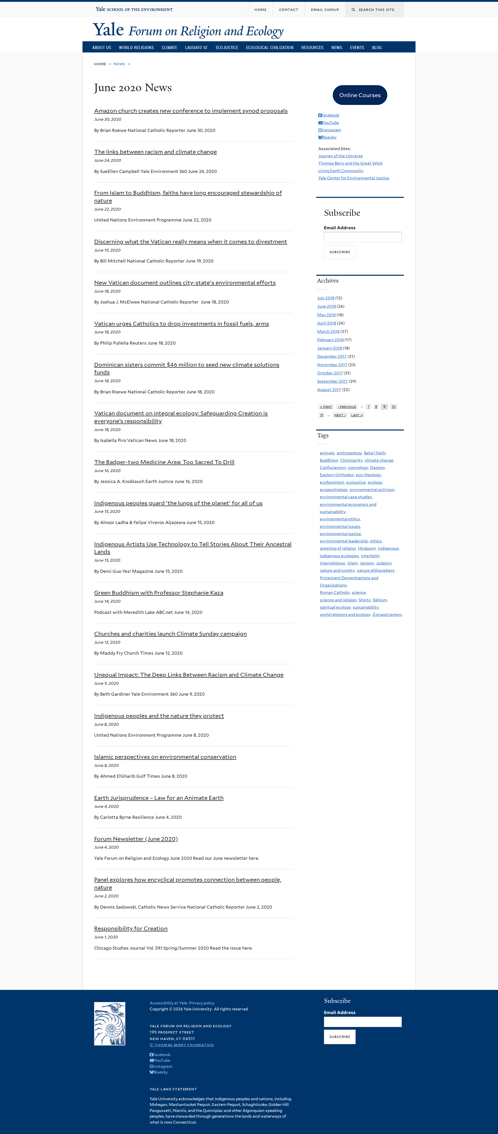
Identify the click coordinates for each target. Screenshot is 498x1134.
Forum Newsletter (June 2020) (136, 838)
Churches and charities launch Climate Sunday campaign (170, 633)
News (336, 47)
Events (357, 47)
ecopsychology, (334, 489)
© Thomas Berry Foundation (182, 1044)
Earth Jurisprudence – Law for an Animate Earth (159, 797)
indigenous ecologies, (340, 555)
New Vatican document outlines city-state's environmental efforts (185, 282)
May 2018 (326, 314)
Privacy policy (202, 1003)
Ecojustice (227, 47)
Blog (377, 47)
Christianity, (351, 460)
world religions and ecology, (345, 614)
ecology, (375, 482)
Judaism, (384, 563)
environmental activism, (372, 489)
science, (359, 592)
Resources (312, 47)
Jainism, (367, 563)
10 (394, 406)
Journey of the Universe (340, 155)
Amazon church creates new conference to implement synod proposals (191, 110)
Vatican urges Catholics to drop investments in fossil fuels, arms (181, 323)
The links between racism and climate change (155, 151)
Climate (169, 47)
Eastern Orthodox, (337, 474)
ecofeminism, (332, 482)
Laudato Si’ (196, 47)
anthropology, (350, 453)
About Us (101, 47)
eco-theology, (369, 474)
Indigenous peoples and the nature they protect (159, 715)
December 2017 (332, 356)
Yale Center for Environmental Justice (353, 178)
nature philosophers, (376, 570)
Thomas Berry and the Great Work (350, 163)
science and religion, (338, 600)
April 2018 (326, 323)
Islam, (352, 563)
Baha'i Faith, (375, 453)
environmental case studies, (346, 496)
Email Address (340, 227)
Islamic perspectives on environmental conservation (165, 756)
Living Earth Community (340, 170)
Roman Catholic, (335, 592)
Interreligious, (333, 563)
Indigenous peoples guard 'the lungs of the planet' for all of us (178, 503)
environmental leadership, (344, 541)
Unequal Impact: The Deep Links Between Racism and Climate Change (188, 674)
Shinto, (365, 600)
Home (100, 63)
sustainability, (366, 607)
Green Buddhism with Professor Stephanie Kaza (158, 592)
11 (321, 415)
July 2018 (325, 298)
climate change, (379, 460)
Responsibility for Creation (131, 928)
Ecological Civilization (270, 47)
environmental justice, (341, 533)
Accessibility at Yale (168, 1003)
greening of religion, (338, 548)
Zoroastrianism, (387, 614)
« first (326, 406)
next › (340, 415)
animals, (327, 453)
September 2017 (332, 381)
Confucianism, (333, 467)
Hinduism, (367, 548)
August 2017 (329, 389)
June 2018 (326, 306)
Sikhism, (380, 600)
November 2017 (332, 364)
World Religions (136, 47)
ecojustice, (356, 482)
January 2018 (329, 348)
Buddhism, (329, 460)
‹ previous (347, 406)
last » (357, 415)
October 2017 (330, 373)
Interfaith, (370, 555)
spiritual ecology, (335, 607)
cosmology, (358, 467)
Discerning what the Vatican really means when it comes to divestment (190, 241)
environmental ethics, (340, 518)
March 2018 (328, 331)
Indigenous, (388, 548)
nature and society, (338, 570)
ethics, (376, 541)
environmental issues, (340, 526)
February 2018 (330, 339)
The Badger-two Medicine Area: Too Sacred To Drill (164, 462)
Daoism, (377, 467)
